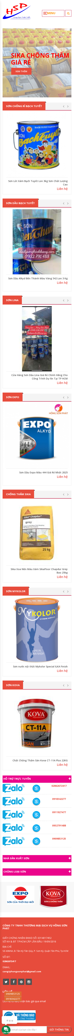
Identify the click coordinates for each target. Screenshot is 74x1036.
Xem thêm (21, 71)
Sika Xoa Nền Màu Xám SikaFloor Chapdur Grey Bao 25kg (39, 570)
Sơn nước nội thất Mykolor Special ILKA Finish (40, 666)
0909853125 (13, 993)
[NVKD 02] (36, 801)
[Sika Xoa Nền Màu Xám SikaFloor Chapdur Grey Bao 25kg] (36, 532)
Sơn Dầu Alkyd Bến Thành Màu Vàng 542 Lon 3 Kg (38, 278)
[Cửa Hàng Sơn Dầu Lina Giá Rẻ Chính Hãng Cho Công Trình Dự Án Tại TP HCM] (36, 338)
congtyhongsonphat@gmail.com (22, 971)
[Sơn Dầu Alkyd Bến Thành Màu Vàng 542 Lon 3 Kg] (36, 241)
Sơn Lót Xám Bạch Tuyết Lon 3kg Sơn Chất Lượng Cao (38, 182)
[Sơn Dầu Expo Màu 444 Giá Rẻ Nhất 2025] (36, 435)
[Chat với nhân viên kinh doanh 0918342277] (14, 788)
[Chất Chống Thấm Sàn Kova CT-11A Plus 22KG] (36, 723)
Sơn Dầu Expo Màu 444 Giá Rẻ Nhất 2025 (43, 472)
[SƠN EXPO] (20, 895)
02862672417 (9, 961)
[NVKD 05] (36, 788)
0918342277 (13, 998)
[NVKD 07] (36, 815)
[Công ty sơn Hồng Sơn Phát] (17, 13)
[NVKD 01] (36, 828)
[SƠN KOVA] (53, 897)
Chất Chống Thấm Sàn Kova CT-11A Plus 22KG (40, 760)
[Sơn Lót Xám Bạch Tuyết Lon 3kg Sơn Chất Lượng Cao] (36, 144)
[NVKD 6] (36, 841)
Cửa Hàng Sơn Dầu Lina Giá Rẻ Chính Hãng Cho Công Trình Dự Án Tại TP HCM (39, 376)
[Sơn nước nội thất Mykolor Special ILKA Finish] (36, 629)
